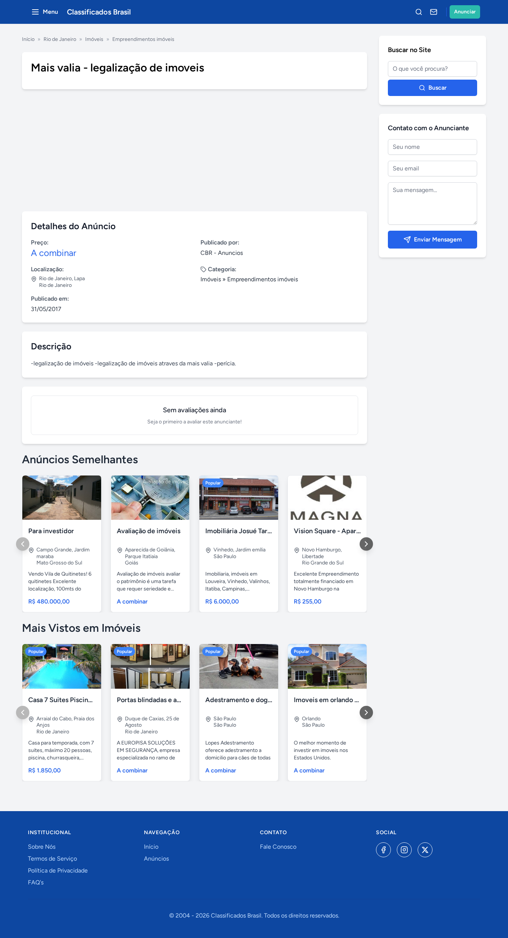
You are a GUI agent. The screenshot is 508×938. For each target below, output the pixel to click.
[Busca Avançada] (418, 12)
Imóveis (94, 39)
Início (28, 39)
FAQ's (36, 882)
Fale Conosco (278, 846)
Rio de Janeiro (60, 39)
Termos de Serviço (52, 858)
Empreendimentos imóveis (143, 39)
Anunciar (465, 12)
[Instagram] (404, 849)
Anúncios (156, 858)
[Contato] (433, 12)
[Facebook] (383, 849)
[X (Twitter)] (425, 849)
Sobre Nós (41, 846)
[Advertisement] (194, 150)
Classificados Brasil (99, 11)
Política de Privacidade (58, 870)
